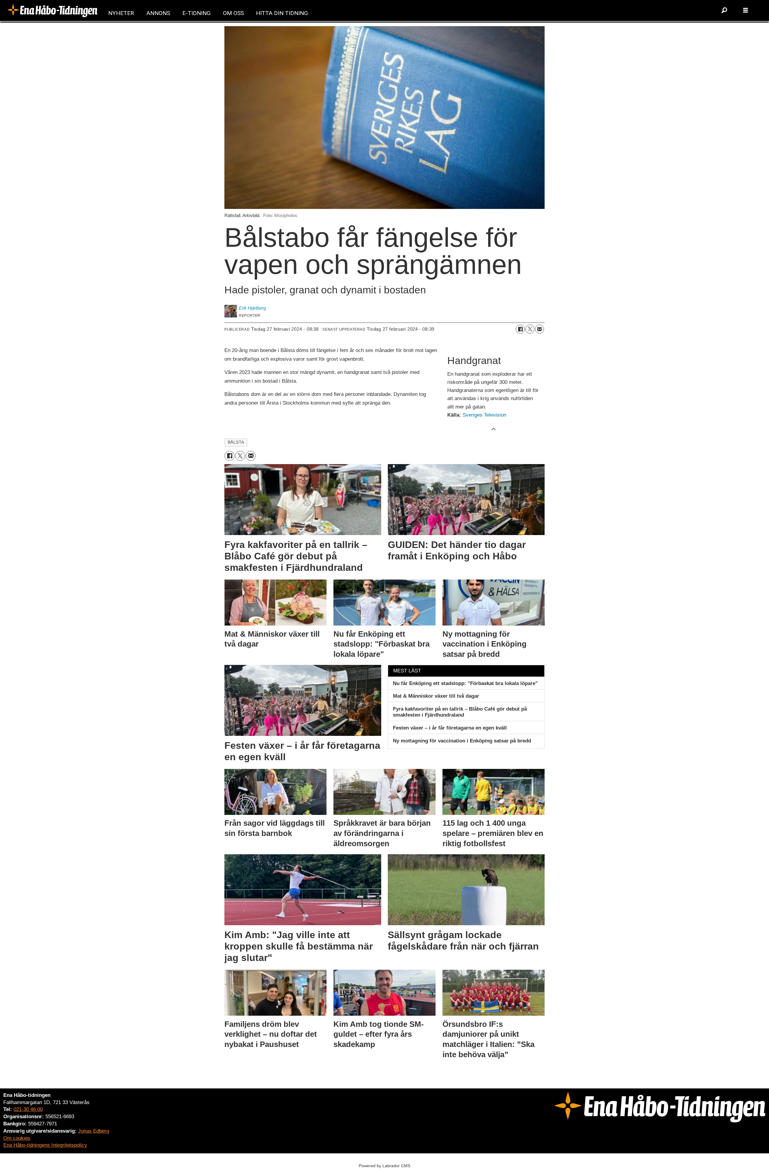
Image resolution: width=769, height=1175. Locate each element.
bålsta (236, 442)
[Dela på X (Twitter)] (529, 329)
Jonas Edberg (93, 1131)
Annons (158, 13)
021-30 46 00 (28, 1109)
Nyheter (121, 13)
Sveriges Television (484, 415)
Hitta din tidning (282, 13)
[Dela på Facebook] (520, 329)
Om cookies (16, 1138)
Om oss (233, 13)
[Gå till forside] (52, 10)
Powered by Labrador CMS (384, 1165)
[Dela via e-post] (539, 329)
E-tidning (196, 13)
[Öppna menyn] (745, 10)
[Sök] (724, 10)
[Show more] (493, 428)
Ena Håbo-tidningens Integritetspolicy (45, 1145)
